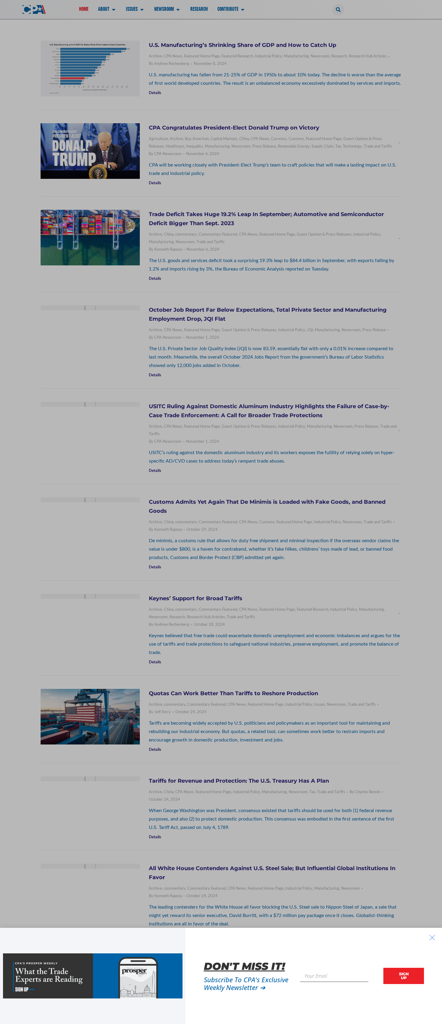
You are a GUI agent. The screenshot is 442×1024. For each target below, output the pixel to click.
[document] (221, 512)
